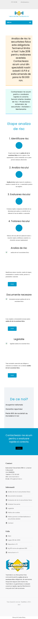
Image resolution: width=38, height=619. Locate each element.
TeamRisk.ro (24, 602)
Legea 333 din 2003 (14, 540)
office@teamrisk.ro (25, 2)
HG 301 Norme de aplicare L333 (17, 548)
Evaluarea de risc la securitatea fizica (20, 500)
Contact (19, 448)
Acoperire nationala (14, 405)
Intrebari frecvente (14, 504)
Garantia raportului (14, 409)
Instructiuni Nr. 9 (13, 552)
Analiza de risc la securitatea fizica (19, 492)
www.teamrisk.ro (14, 477)
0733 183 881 (14, 2)
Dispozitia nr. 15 (12, 544)
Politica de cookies (14, 512)
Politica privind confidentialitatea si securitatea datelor (19, 518)
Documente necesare (15, 496)
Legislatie (11, 508)
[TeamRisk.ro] (19, 13)
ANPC (9, 536)
